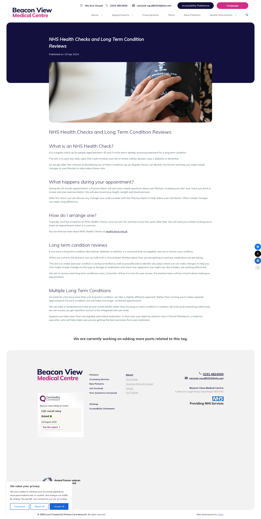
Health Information (221, 14)
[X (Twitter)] (258, 254)
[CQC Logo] (50, 401)
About (95, 14)
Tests (171, 14)
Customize (19, 506)
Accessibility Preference (195, 5)
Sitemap (93, 404)
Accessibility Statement (102, 408)
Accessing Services (99, 379)
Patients (93, 374)
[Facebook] (258, 247)
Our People (132, 379)
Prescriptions (151, 14)
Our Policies (132, 392)
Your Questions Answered (103, 393)
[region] (39, 497)
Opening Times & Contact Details (139, 384)
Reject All (39, 506)
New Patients (192, 14)
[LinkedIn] (258, 261)
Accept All (59, 506)
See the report (50, 427)
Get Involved (96, 388)
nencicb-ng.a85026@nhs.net (206, 378)
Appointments (120, 14)
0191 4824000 (213, 374)
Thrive (221, 514)
